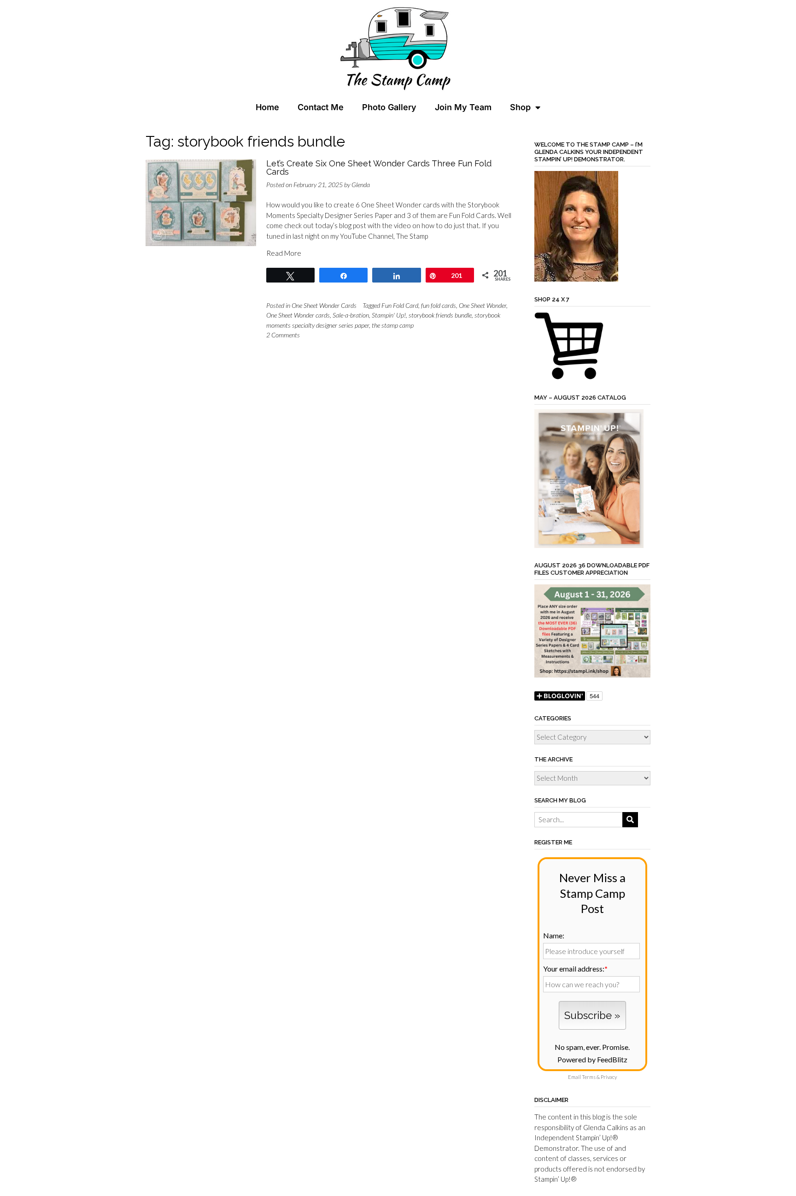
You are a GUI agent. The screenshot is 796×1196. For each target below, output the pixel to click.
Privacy (609, 1077)
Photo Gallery (389, 107)
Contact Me (321, 107)
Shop (520, 107)
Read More (283, 253)
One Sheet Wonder (482, 305)
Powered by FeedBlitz (592, 1059)
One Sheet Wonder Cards (324, 305)
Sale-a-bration (351, 315)
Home (267, 107)
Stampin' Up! (389, 315)
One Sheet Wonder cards (298, 315)
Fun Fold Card (399, 305)
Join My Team (463, 107)
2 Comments (283, 335)
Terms (589, 1077)
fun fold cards (438, 305)
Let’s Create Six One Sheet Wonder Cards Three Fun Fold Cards (379, 168)
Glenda (360, 185)
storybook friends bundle (440, 315)
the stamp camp (393, 325)
